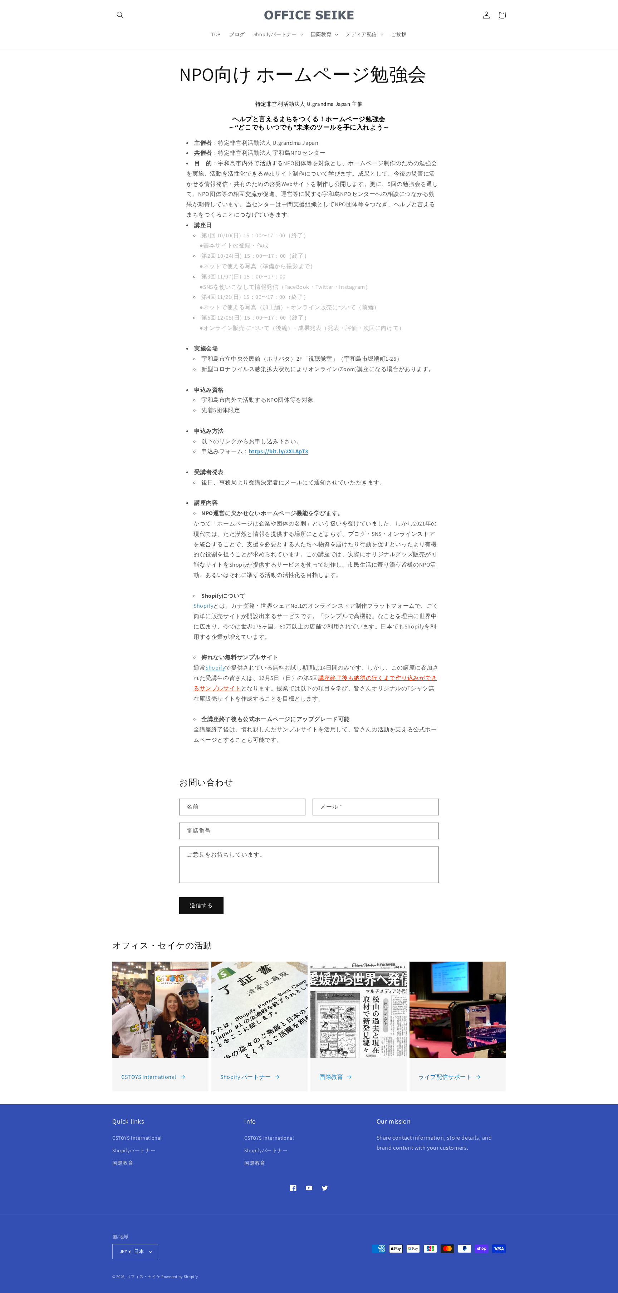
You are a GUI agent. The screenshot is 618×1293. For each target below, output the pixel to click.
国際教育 (331, 1077)
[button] (120, 15)
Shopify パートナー (245, 1077)
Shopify (203, 606)
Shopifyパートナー (134, 1150)
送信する (201, 905)
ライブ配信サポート (445, 1077)
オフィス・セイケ (144, 1276)
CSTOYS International (148, 1077)
